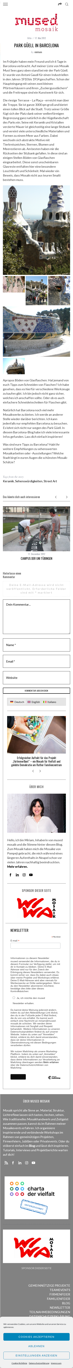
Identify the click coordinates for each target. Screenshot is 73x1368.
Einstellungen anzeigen (36, 1355)
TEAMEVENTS (60, 1290)
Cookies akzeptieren (36, 1336)
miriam (38, 52)
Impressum (56, 1363)
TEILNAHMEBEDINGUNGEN (49, 1312)
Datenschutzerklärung (39, 1363)
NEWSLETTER (60, 1307)
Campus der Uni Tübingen (36, 558)
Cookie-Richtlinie (19, 1363)
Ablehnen (36, 1346)
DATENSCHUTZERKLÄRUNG (49, 1316)
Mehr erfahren (51, 1062)
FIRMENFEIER (59, 1294)
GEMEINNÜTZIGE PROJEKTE (49, 1285)
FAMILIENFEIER (58, 1299)
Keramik (8, 481)
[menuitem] (17, 701)
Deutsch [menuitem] (19, 701)
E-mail (15, 940)
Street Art (50, 481)
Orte (29, 38)
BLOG (66, 1303)
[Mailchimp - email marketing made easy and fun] (54, 1080)
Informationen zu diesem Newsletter (30, 958)
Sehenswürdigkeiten (28, 481)
